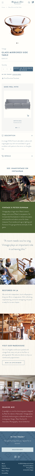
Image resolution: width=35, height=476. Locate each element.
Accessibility (5, 473)
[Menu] (3, 2)
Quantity (4, 65)
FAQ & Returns (6, 468)
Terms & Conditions (28, 466)
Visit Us (4, 466)
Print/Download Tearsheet (11, 78)
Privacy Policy (29, 468)
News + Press (5, 471)
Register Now (17, 450)
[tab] (17, 127)
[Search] (29, 2)
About (3, 463)
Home (3, 7)
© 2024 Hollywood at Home (25, 463)
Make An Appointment (13, 363)
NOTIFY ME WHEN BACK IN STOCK (23, 69)
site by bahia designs (28, 470)
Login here (16, 74)
